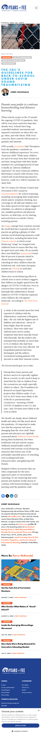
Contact (3, 685)
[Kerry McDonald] (5, 92)
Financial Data (5, 692)
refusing (16, 268)
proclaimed (19, 146)
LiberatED (4, 705)
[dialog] (20, 721)
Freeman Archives (27, 692)
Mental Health (18, 60)
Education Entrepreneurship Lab (10, 703)
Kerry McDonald (20, 92)
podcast (15, 516)
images (7, 226)
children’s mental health (28, 436)
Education (7, 57)
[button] (20, 731)
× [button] (38, 710)
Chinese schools (8, 241)
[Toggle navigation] (36, 8)
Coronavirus (25, 57)
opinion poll (26, 253)
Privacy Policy (5, 695)
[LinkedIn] (11, 496)
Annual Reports (5, 690)
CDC (15, 57)
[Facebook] (3, 496)
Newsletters (25, 685)
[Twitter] (7, 496)
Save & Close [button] (20, 725)
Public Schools (9, 63)
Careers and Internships (7, 687)
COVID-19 (6, 60)
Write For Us (25, 687)
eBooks (24, 690)
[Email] (16, 496)
